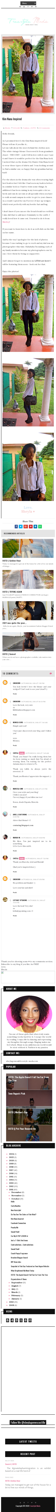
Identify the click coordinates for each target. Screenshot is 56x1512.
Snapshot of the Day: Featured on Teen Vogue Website (30, 1266)
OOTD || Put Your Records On (22, 1128)
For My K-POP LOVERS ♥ (19, 1235)
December (16, 1192)
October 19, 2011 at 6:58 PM (33, 838)
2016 (11, 1173)
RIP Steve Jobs (16, 1261)
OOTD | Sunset (9, 654)
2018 (11, 1167)
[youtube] (24, 6)
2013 (11, 1183)
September (17, 1282)
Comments (44, 128)
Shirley (6, 222)
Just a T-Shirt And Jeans (19, 1240)
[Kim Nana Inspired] (28, 74)
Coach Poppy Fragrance (19, 1253)
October (15, 1199)
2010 (11, 1302)
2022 (11, 1157)
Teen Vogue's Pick (16, 1093)
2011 (11, 1189)
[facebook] (28, 6)
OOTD (33, 128)
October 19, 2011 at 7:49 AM (37, 753)
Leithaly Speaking (20, 900)
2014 (11, 1180)
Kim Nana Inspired (17, 1218)
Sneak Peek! (15, 1231)
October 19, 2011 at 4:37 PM (35, 789)
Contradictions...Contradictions (22, 1244)
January (15, 1298)
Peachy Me (14, 1227)
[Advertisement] (14, 1368)
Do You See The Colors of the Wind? (23, 1214)
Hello (12, 1201)
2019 (11, 1163)
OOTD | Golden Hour (11, 560)
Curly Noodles (16, 1205)
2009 (12, 1305)
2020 (12, 1160)
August (15, 1286)
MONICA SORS (18, 722)
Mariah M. (17, 837)
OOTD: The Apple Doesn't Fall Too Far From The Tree (28, 1078)
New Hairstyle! (16, 1210)
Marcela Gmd (18, 789)
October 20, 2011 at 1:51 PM (32, 879)
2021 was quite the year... (14, 623)
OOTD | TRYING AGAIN (12, 591)
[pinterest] (36, 6)
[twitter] (32, 6)
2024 (11, 1154)
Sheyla (15, 753)
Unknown (16, 683)
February (16, 1295)
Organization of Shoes (19, 1279)
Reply (15, 694)
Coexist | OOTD (11, 1464)
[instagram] (20, 6)
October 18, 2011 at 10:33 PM (33, 702)
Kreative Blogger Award (19, 1257)
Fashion (26, 128)
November (16, 1195)
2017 (11, 1170)
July (13, 1289)
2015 (11, 1176)
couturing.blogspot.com (23, 825)
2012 (11, 1186)
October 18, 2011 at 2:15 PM (32, 683)
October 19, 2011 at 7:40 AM (35, 722)
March (14, 1292)
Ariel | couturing (20, 814)
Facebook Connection (18, 1223)
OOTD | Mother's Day (17, 1112)
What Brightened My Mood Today (22, 1270)
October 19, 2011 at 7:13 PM (36, 858)
